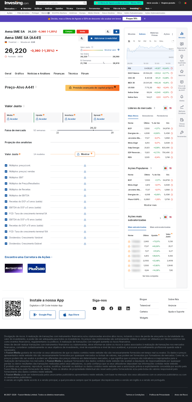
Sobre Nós (173, 299)
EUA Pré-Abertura (59, 13)
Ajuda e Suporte (176, 311)
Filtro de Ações (119, 9)
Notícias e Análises (38, 73)
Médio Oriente (94, 13)
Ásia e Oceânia (108, 13)
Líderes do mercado (140, 108)
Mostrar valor (110, 50)
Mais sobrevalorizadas (160, 227)
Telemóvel (145, 305)
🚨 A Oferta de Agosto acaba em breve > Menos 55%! (118, 3)
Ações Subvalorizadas (133, 13)
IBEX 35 (131, 83)
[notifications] (180, 2)
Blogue (143, 299)
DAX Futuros (133, 73)
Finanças (59, 73)
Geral (8, 73)
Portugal (35, 13)
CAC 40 (131, 78)
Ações (9, 13)
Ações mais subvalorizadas (137, 218)
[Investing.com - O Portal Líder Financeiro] (16, 3)
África (119, 13)
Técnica (73, 73)
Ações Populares (138, 168)
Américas (73, 13)
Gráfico (19, 73)
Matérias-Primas (154, 34)
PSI (129, 68)
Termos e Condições (135, 395)
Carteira (144, 311)
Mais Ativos (133, 116)
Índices (142, 34)
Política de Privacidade (159, 395)
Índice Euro (133, 97)
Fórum (85, 73)
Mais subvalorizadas (137, 227)
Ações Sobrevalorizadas (155, 13)
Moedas (131, 34)
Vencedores (147, 116)
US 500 (131, 87)
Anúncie (172, 305)
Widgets (144, 317)
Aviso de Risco (181, 395)
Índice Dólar (133, 92)
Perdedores (162, 116)
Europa (83, 13)
